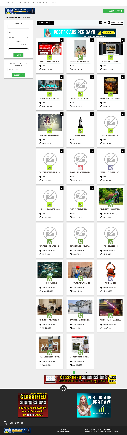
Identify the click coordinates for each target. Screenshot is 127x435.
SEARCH (18, 55)
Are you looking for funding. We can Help (80, 61)
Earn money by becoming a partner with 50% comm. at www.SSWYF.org (80, 172)
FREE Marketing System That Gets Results (80, 98)
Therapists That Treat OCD (49, 320)
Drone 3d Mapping (49, 283)
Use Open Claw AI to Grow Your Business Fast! (49, 209)
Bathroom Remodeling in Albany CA (80, 320)
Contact (53, 3)
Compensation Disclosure (105, 429)
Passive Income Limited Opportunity (49, 61)
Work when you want (110, 61)
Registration (24, 3)
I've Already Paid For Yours (110, 98)
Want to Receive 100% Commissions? (80, 209)
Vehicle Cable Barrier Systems (110, 320)
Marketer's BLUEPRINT (110, 135)
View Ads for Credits (39, 3)
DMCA (93, 429)
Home (7, 3)
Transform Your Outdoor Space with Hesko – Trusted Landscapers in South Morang (110, 209)
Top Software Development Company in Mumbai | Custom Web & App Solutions (80, 246)
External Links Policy (105, 431)
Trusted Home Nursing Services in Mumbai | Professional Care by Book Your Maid (49, 246)
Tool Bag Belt (110, 283)
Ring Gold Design (111, 246)
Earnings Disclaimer (91, 431)
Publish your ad (115, 11)
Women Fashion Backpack (80, 357)
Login (14, 3)
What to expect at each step (49, 172)
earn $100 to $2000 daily (49, 98)
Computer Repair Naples (80, 283)
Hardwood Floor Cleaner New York (49, 357)
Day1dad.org (80, 135)
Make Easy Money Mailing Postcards (49, 135)
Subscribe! (18, 75)
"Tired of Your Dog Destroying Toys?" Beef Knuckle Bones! (110, 172)
